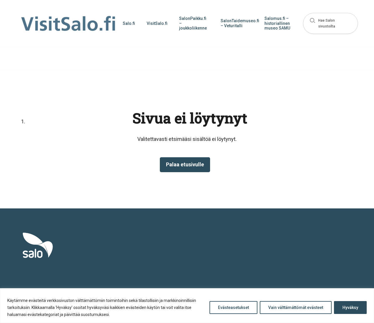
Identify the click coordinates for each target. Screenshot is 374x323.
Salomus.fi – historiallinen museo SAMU (277, 23)
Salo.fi (129, 23)
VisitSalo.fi (157, 23)
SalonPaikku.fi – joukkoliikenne (193, 23)
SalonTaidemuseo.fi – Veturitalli (240, 23)
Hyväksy (350, 307)
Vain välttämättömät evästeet (295, 307)
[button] (330, 23)
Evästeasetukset (233, 307)
